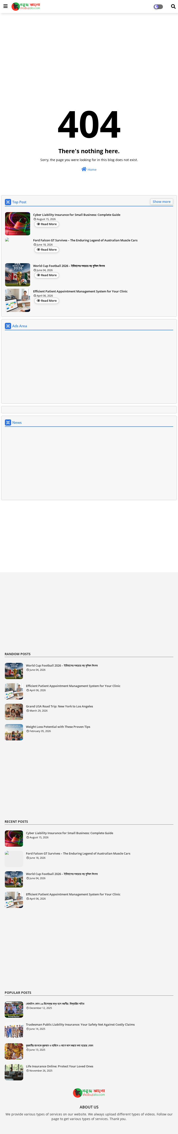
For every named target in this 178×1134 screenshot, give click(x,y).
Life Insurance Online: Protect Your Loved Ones (59, 1066)
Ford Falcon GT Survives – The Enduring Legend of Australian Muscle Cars (85, 240)
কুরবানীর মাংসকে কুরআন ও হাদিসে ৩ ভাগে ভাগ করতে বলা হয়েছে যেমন (59, 1045)
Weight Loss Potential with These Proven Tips (58, 727)
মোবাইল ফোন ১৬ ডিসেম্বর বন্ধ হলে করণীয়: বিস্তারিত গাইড (55, 1003)
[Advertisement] (89, 50)
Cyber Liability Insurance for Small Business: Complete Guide (76, 215)
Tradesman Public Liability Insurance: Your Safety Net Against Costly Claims (80, 1024)
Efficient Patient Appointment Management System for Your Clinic (80, 291)
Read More (49, 224)
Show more (162, 201)
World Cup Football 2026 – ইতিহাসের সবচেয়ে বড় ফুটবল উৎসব (69, 266)
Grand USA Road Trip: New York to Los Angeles (59, 706)
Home (92, 169)
